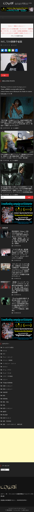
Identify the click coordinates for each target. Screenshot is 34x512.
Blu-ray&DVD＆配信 (8, 347)
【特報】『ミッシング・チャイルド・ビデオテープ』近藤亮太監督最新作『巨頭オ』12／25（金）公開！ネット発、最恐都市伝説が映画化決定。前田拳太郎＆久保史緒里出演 (20, 287)
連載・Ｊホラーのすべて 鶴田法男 (12, 424)
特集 (4, 405)
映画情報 (5, 399)
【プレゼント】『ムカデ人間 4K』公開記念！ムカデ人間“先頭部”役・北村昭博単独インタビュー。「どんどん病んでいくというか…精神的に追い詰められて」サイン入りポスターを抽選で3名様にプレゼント (20, 270)
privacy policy (17, 510)
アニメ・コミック (7, 357)
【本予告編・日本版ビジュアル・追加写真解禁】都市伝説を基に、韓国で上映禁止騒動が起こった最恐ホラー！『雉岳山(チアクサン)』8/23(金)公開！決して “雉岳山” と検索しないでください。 (16, 123)
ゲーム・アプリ (7, 370)
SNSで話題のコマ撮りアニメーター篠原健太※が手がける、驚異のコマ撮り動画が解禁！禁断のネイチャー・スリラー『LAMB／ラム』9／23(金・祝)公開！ (17, 156)
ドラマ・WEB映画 (7, 376)
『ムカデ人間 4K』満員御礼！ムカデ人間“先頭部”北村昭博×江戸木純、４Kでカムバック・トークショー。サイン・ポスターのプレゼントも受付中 (20, 254)
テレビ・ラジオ (7, 373)
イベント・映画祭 (7, 360)
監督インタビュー (7, 408)
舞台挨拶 (5, 415)
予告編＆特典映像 (7, 382)
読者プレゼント (7, 418)
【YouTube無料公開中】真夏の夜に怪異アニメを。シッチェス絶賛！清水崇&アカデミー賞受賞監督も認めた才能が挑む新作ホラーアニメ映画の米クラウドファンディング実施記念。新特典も (20, 304)
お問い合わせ (25, 510)
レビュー (5, 379)
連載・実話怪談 (7, 421)
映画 (4, 395)
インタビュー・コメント (9, 363)
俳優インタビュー (7, 386)
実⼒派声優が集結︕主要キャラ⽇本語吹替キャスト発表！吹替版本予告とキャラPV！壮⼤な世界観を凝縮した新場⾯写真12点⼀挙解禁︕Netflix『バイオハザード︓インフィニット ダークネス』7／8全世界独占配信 (17, 189)
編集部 (4, 411)
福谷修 (14, 45)
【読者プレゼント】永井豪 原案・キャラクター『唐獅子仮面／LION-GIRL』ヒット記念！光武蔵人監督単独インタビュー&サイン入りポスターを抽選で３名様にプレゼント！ (6, 75)
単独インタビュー (7, 389)
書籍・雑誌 (6, 402)
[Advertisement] (17, 445)
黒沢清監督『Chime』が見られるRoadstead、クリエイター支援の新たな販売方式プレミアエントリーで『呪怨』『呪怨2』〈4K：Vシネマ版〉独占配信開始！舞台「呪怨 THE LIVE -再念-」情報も (20, 237)
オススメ (5, 366)
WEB (4, 354)
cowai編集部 (15, 128)
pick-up (5, 350)
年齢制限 (5, 392)
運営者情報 (9, 510)
